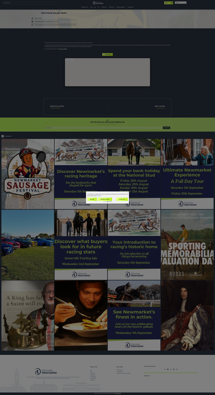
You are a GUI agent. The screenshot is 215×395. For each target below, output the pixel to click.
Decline (92, 199)
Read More (99, 195)
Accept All (122, 199)
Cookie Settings (104, 199)
